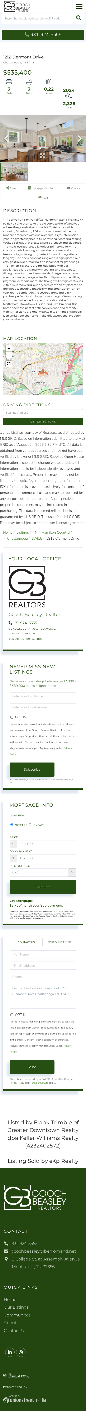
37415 (37, 538)
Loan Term (17, 815)
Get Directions (43, 421)
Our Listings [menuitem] (16, 1307)
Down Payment (21, 851)
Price (14, 837)
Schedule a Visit (59, 942)
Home (8, 532)
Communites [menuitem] (17, 1315)
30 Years (20, 825)
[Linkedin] (9, 1352)
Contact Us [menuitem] (15, 1330)
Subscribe (32, 769)
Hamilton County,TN (57, 532)
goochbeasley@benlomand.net (43, 1251)
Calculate (43, 887)
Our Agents (34, 639)
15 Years (38, 825)
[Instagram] (20, 1352)
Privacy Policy (17, 1082)
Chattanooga (17, 538)
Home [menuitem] (10, 1299)
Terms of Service (39, 1082)
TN (35, 532)
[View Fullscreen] (9, 364)
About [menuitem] (10, 1322)
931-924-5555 (45, 35)
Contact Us (16, 639)
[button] (79, 18)
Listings (22, 532)
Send (32, 1067)
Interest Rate (20, 865)
